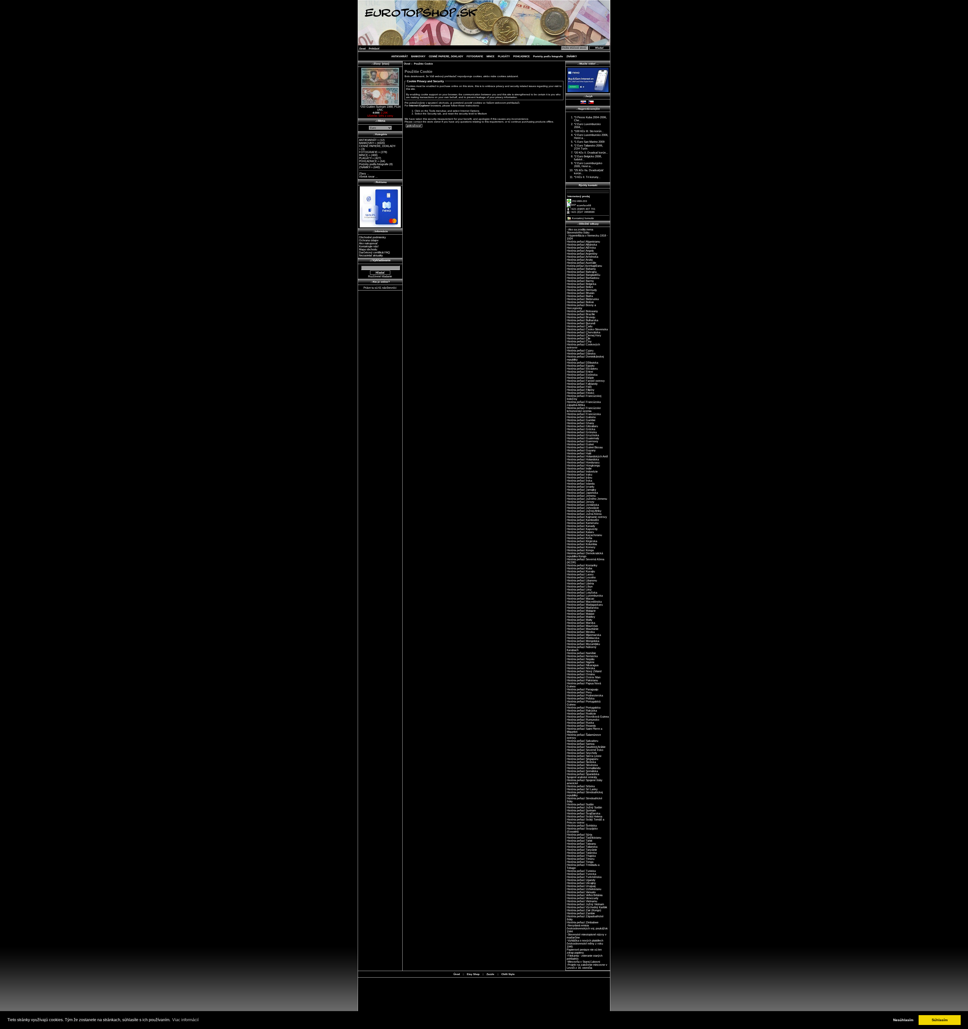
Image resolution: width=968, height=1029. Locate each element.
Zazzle (490, 974)
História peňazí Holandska (583, 459)
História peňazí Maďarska (582, 607)
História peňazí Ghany (580, 423)
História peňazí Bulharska (582, 320)
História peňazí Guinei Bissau (585, 447)
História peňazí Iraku (579, 474)
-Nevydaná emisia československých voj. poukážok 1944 (587, 928)
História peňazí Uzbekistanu (584, 889)
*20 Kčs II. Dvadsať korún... (591, 152)
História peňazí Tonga (580, 861)
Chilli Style (508, 974)
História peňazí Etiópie (580, 377)
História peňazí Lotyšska (582, 592)
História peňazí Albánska (582, 244)
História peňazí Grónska (582, 432)
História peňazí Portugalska (583, 707)
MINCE (491, 56)
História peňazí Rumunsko (583, 719)
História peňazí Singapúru (582, 758)
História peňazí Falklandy (582, 383)
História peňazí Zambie (581, 913)
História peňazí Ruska (580, 722)
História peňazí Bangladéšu (583, 274)
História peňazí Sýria (579, 834)
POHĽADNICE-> (369, 161)
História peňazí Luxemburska (585, 595)
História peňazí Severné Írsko (585, 749)
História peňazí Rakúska (582, 710)
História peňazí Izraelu (580, 486)
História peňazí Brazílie (581, 314)
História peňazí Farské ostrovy (586, 380)
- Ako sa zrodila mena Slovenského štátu (580, 231)
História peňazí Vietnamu (582, 901)
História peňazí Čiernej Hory (584, 335)
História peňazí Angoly (580, 250)
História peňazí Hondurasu (583, 462)
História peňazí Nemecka (582, 656)
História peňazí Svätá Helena (584, 816)
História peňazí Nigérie (580, 662)
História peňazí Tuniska (581, 870)
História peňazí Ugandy (581, 879)
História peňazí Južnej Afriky (584, 510)
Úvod (362, 48)
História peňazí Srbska (581, 786)
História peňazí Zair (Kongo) (584, 910)
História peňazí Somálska (582, 771)
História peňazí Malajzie (581, 610)
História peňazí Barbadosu (583, 277)
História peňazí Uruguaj (581, 886)
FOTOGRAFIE (475, 56)
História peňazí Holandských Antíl (587, 456)
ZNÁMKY (571, 56)
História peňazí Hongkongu (583, 465)
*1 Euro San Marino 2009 (589, 141)
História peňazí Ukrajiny (581, 883)
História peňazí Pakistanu (582, 680)
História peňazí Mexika (581, 631)
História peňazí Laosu (580, 574)
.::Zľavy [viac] (380, 63)
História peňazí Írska (579, 480)
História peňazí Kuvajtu (581, 571)
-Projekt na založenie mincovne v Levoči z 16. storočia (587, 966)
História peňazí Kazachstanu (584, 535)
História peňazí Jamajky (581, 489)
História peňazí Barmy (580, 280)
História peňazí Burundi (581, 323)
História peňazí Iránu (579, 477)
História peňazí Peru (579, 692)
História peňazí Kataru (580, 532)
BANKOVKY (418, 56)
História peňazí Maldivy (581, 616)
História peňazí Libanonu (582, 580)
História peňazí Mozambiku (583, 643)
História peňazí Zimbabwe (582, 922)
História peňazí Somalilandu (583, 768)
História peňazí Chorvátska (583, 332)
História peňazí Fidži (579, 386)
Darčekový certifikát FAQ (374, 252)
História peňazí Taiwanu (581, 843)
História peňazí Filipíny (580, 389)
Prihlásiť (374, 48)
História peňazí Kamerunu (582, 522)
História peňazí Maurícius (582, 625)
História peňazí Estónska (582, 374)
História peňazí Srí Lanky (582, 789)
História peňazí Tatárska (582, 852)
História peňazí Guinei (580, 444)
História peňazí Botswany (582, 311)
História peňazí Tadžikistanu (584, 837)
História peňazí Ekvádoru (582, 368)
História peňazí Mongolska (583, 640)
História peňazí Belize (580, 286)
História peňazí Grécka (581, 429)
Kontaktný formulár (583, 218)
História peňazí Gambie (581, 420)
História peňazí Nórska (581, 668)
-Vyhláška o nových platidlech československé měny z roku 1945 (585, 943)
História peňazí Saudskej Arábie (586, 746)
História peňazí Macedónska (584, 601)
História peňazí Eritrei (580, 371)
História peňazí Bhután (580, 293)
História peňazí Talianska (582, 846)
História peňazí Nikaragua (582, 665)
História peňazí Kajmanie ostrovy (587, 516)
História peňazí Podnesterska (585, 695)
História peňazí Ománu (581, 674)
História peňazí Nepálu (580, 659)
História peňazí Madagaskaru (585, 604)
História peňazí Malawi (580, 613)
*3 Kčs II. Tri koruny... (587, 177)
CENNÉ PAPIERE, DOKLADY (446, 56)
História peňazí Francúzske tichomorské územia (584, 409)
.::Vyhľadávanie (380, 260)
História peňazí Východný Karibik (587, 907)
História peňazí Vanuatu (581, 892)
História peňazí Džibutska (582, 362)
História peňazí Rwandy (581, 725)
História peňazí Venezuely (582, 898)
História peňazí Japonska (582, 492)
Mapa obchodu (368, 249)
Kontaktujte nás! (369, 246)
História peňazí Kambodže (583, 519)
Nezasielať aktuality (371, 255)
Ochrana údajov (369, 240)
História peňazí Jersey (580, 501)
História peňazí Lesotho (581, 577)
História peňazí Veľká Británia (584, 895)
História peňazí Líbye (580, 586)
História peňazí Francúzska (584, 414)
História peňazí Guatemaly (583, 438)
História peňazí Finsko (580, 392)
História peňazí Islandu (581, 483)
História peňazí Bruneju (581, 317)
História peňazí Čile (578, 338)
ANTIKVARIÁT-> (369, 139)
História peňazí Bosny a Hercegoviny (581, 307)
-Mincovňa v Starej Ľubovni (583, 961)
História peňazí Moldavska (583, 637)
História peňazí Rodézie (581, 713)
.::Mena (380, 120)
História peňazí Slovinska (582, 765)
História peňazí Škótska (581, 761)
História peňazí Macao (580, 598)
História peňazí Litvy (579, 589)
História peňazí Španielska (583, 774)
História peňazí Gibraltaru (582, 426)
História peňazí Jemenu (581, 495)
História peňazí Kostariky (582, 565)
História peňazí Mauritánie (582, 628)
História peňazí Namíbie (581, 653)
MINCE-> (364, 155)
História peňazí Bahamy (581, 268)
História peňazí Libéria (580, 583)
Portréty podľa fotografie (548, 56)
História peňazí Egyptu (580, 365)
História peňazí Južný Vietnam (585, 904)
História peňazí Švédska (582, 825)
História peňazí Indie (579, 468)
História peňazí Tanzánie (582, 849)
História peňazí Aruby (580, 259)
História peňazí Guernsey (582, 441)
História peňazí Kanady (581, 525)
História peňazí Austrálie (581, 262)
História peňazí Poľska (580, 698)
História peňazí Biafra (580, 296)
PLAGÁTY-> (366, 158)
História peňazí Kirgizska (582, 541)
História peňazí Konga (580, 550)
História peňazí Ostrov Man (583, 677)
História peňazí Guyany (581, 450)
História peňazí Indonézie (582, 471)
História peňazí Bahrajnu (582, 271)
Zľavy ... (364, 173)
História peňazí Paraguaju (582, 689)
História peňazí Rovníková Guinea (588, 716)
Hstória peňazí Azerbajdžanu (584, 265)
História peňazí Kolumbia (582, 544)
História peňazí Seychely (582, 752)
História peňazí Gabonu (581, 417)
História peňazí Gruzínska (583, 435)
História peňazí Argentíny (582, 253)
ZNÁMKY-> (366, 167)
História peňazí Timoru (580, 858)
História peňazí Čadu (579, 326)
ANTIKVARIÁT (399, 56)
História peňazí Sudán (580, 804)
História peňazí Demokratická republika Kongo (585, 555)
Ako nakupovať (368, 243)
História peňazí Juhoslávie (583, 507)
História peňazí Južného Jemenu (587, 498)
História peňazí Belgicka (581, 283)
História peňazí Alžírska (581, 247)
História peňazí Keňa (579, 538)
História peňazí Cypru (580, 350)
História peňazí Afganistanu (583, 241)
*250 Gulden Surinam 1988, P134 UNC (380, 108)
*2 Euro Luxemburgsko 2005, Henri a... (588, 165)
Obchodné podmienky (372, 237)
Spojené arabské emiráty (582, 777)
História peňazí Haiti (579, 453)
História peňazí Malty (579, 619)
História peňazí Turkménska (584, 876)
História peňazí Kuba (579, 568)
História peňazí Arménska (582, 256)
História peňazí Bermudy (582, 289)
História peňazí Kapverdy (582, 529)
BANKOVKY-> (367, 142)
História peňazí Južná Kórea (584, 513)
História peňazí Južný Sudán (584, 807)
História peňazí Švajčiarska (583, 813)
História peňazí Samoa (580, 743)
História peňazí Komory (581, 547)
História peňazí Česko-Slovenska (587, 329)
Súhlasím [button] (940, 1020)
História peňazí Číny (579, 341)
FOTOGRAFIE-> (369, 152)
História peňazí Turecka (581, 873)
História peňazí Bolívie (580, 302)
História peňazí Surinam (581, 810)
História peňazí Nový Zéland (584, 671)
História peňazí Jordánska (583, 504)
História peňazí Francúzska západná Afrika (584, 403)
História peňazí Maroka (581, 622)
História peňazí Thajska (581, 855)
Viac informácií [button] (185, 1020)
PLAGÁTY (504, 56)
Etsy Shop (473, 974)
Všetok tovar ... (368, 176)
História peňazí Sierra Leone (584, 755)
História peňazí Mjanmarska (584, 634)
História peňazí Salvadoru (582, 740)
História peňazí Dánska (581, 353)
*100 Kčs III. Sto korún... (589, 131)
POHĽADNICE (521, 56)
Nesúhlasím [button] (903, 1020)
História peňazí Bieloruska (583, 299)
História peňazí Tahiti (579, 840)
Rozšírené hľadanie (380, 276)
